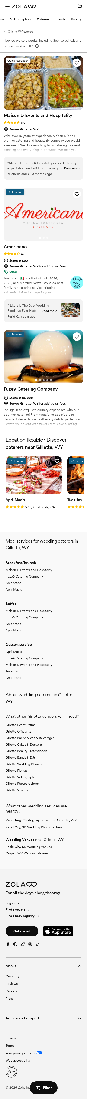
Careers (11, 991)
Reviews (12, 984)
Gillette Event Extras (20, 725)
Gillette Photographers (22, 783)
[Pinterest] (15, 945)
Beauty (76, 19)
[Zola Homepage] (24, 6)
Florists (60, 19)
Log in (10, 903)
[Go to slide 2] (42, 106)
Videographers (20, 19)
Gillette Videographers (22, 777)
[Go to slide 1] (38, 106)
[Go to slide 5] (51, 380)
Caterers (43, 19)
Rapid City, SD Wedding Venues (29, 847)
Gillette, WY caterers (20, 31)
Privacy (11, 1038)
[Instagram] (30, 945)
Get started (21, 931)
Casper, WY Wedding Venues (27, 853)
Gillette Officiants (18, 731)
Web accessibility (18, 1060)
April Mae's (14, 589)
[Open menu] (7, 6)
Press (9, 998)
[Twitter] (22, 945)
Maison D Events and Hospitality (29, 570)
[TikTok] (37, 945)
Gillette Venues (17, 790)
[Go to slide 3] (45, 106)
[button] (77, 63)
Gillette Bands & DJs (20, 757)
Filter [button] (47, 1088)
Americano (13, 583)
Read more (72, 168)
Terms (10, 1045)
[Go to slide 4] (49, 106)
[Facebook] (8, 945)
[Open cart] (80, 6)
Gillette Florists (16, 770)
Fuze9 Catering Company (24, 576)
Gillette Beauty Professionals (26, 751)
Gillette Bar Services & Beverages (30, 738)
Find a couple (15, 909)
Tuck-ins (12, 671)
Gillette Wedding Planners (24, 764)
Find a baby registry (20, 916)
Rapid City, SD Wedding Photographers (34, 827)
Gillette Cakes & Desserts (24, 744)
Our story (12, 976)
